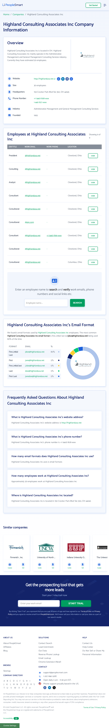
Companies (18, 15)
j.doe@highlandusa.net (35, 366)
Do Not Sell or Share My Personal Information (93, 652)
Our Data (43, 651)
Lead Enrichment (46, 647)
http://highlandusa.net (43, 79)
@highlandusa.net (32, 155)
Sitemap (7, 671)
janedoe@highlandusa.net (36, 376)
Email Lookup (45, 658)
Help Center (87, 647)
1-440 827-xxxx (40, 102)
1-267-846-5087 (50, 676)
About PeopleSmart (12, 643)
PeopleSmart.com (47, 614)
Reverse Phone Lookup (49, 654)
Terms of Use (86, 611)
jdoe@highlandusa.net (34, 352)
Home (6, 15)
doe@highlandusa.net (34, 371)
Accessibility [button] (8, 718)
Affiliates (7, 647)
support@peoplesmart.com (55, 672)
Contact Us (87, 643)
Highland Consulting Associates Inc (53, 333)
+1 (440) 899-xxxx (54, 235)
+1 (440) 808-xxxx (41, 98)
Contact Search (45, 643)
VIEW (93, 156)
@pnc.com (29, 222)
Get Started (93, 5)
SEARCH (77, 302)
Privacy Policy (100, 707)
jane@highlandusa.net (34, 360)
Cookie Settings (9, 726)
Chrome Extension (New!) (50, 662)
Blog (5, 651)
